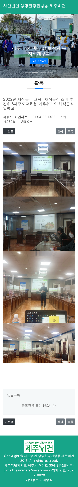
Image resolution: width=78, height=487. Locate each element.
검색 (60, 131)
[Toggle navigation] (8, 14)
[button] (6, 46)
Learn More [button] (39, 61)
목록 (70, 131)
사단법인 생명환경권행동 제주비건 (34, 5)
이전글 (9, 131)
